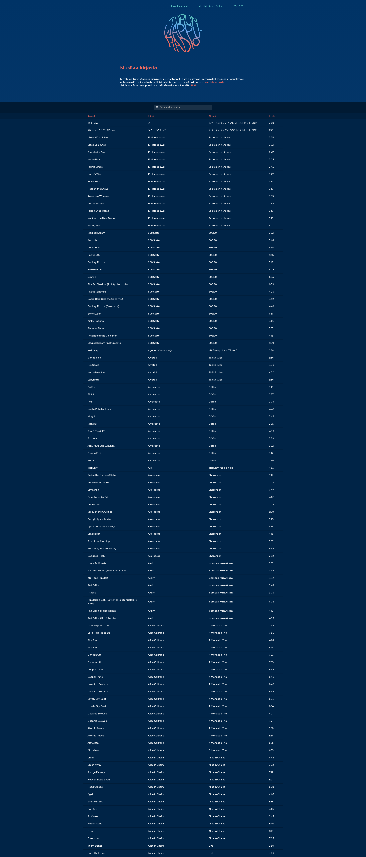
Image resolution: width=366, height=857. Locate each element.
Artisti (151, 116)
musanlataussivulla (213, 82)
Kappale (91, 116)
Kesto (272, 116)
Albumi (212, 116)
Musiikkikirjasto (180, 6)
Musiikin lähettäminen (211, 6)
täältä (193, 85)
